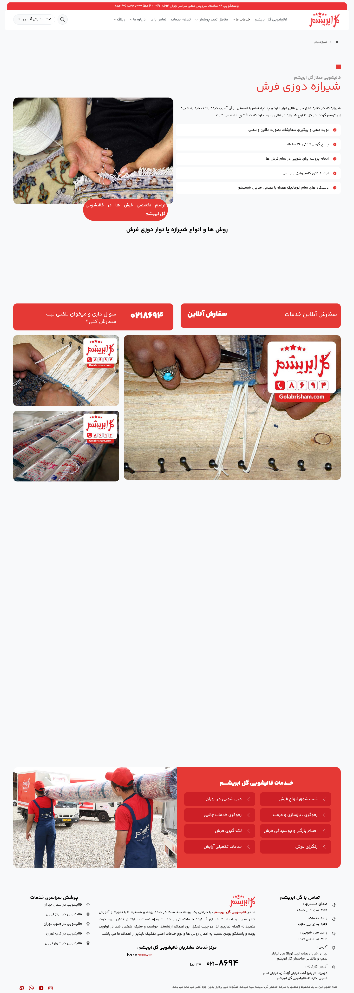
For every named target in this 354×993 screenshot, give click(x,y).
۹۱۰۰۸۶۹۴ (145, 955)
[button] (63, 19)
